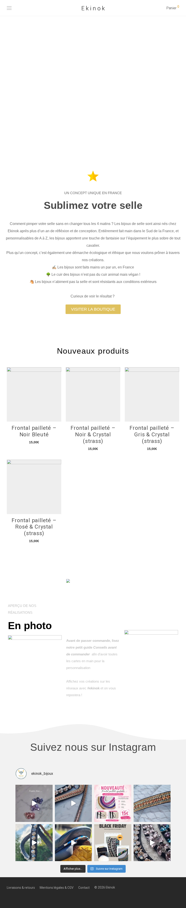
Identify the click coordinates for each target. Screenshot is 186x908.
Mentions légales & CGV (56, 887)
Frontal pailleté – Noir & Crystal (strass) (93, 434)
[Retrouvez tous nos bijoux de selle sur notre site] (73, 842)
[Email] (22, 897)
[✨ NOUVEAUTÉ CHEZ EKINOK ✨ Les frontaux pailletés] (112, 803)
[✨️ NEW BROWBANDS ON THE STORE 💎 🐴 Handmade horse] (152, 842)
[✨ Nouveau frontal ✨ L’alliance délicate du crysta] (34, 842)
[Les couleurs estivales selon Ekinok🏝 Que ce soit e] (73, 803)
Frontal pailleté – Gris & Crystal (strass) (152, 434)
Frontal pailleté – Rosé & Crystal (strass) (34, 527)
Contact (84, 887)
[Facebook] (8, 897)
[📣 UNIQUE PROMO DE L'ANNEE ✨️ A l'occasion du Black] (112, 842)
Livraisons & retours (21, 887)
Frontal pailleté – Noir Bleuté (34, 431)
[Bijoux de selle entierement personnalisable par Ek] (34, 803)
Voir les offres (59, 82)
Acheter (34, 442)
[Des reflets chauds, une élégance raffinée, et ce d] (152, 803)
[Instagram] (15, 897)
